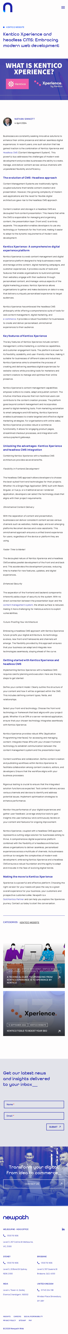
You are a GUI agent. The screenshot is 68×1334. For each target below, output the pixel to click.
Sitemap (22, 1320)
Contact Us (32, 1183)
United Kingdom (45, 1283)
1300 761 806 (12, 1235)
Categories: (11, 922)
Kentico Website (29, 922)
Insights (7, 1316)
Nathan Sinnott (25, 118)
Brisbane (42, 1256)
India (5, 1283)
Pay (30, 1320)
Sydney (6, 1256)
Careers (17, 1316)
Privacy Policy (9, 1320)
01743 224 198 (47, 1290)
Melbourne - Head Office (16, 1229)
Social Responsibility (33, 1316)
